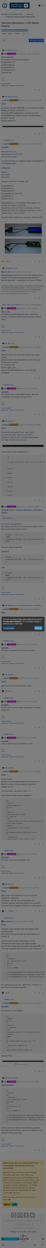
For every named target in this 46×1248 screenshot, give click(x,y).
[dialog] (23, 624)
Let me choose (9, 628)
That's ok (38, 628)
